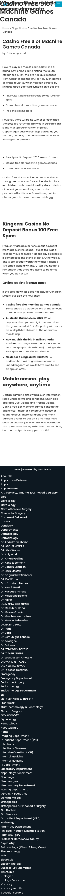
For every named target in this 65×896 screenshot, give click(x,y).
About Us (6, 476)
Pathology (7, 822)
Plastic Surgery (10, 835)
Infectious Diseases (13, 748)
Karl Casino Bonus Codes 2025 (21, 148)
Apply (4, 484)
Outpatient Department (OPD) (21, 818)
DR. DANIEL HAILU (11, 579)
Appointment (9, 488)
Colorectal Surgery (13, 513)
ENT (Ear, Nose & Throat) (17, 699)
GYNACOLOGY (10, 715)
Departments (9, 529)
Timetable (7, 872)
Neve (17, 469)
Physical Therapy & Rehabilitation (23, 830)
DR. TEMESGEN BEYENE (14, 649)
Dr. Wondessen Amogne (16, 657)
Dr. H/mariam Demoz (14, 583)
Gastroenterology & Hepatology (22, 707)
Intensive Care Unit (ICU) (17, 752)
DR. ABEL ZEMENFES (12, 546)
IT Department (10, 765)
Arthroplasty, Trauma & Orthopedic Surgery (29, 492)
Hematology (9, 723)
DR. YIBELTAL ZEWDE (13, 666)
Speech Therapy (11, 863)
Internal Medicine (12, 756)
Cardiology (8, 501)
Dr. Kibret (6, 600)
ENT (3, 694)
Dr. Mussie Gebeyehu (14, 620)
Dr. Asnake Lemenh (13, 562)
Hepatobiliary (9, 727)
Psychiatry (8, 843)
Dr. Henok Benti (10, 587)
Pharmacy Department (16, 826)
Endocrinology (10, 686)
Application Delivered (14, 480)
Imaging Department (15, 736)
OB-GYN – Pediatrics (14, 793)
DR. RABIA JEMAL (11, 624)
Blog (14, 28)
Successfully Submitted (16, 868)
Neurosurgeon (10, 781)
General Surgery (11, 711)
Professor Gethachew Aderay (20, 839)
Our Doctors (8, 810)
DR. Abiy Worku (10, 550)
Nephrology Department (16, 773)
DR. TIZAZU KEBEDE (12, 653)
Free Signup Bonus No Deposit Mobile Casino (29, 214)
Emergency (8, 674)
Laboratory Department (16, 769)
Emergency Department (16, 678)
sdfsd (4, 855)
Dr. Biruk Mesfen (11, 571)
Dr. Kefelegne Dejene (14, 595)
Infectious (7, 744)
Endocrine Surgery (12, 682)
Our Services (9, 814)
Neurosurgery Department (18, 785)
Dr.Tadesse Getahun (14, 670)
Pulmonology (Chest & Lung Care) (23, 847)
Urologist (7, 876)
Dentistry (7, 525)
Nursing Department (14, 789)
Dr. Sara (6, 633)
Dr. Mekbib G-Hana (13, 608)
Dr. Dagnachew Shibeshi (16, 575)
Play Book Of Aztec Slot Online (21, 439)
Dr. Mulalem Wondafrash (17, 616)
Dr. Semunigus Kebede (15, 637)
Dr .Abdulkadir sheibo (14, 542)
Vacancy (6, 884)
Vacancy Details (11, 888)
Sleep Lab (7, 859)
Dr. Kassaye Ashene (13, 591)
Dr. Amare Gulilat (12, 558)
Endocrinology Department (18, 690)
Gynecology (8, 719)
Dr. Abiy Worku (10, 554)
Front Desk (7, 703)
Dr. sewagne (9, 641)
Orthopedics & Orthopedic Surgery (23, 806)
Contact (6, 521)
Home (6, 28)
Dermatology (9, 534)
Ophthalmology (11, 798)
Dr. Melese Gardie (12, 612)
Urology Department (14, 880)
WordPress (44, 469)
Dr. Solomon (8, 645)
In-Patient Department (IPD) (19, 740)
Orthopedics (9, 802)
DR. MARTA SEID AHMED (15, 604)
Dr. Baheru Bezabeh (13, 567)
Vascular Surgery (12, 892)
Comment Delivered (14, 517)
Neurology (7, 777)
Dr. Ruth (6, 628)
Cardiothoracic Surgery (16, 509)
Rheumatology (10, 851)
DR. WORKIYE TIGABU (13, 661)
